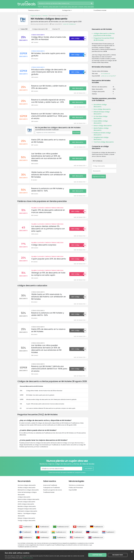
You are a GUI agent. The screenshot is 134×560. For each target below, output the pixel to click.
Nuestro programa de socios (52, 490)
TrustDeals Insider (99, 10)
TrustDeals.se (61, 537)
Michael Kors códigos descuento (28, 490)
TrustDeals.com (79, 537)
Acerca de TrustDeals (50, 485)
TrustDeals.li (94, 532)
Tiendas (45, 16)
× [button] (132, 552)
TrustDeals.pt (44, 537)
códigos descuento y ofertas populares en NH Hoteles (104, 34)
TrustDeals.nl (110, 532)
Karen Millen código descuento (101, 122)
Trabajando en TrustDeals (51, 487)
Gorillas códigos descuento (26, 487)
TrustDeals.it (78, 532)
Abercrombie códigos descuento (28, 499)
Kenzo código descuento (103, 126)
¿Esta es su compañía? (108, 76)
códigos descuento (24, 497)
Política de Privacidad (76, 487)
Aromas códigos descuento (27, 485)
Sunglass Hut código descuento (101, 138)
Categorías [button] (66, 10)
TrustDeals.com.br (63, 527)
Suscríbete (76, 132)
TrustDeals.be (44, 527)
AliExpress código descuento (51, 6)
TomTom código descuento (104, 142)
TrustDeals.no (27, 537)
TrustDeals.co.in (61, 532)
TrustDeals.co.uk (97, 537)
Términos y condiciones (76, 485)
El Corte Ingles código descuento (68, 6)
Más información (28, 558)
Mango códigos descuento (26, 518)
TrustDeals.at (27, 527)
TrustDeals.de (98, 527)
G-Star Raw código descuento (101, 117)
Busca (92, 4)
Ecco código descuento (102, 109)
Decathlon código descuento (100, 106)
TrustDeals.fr (43, 532)
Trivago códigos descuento (26, 520)
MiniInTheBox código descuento (101, 129)
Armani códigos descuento (26, 502)
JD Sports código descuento (86, 6)
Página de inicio (36, 16)
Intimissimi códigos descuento (27, 511)
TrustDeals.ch (81, 527)
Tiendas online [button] (33, 10)
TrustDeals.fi (27, 532)
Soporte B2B (73, 490)
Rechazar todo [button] (117, 555)
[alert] (67, 555)
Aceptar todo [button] (97, 555)
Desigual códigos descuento (27, 509)
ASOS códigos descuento (26, 504)
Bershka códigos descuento (27, 506)
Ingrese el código (99, 176)
